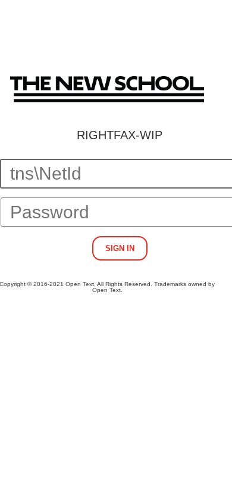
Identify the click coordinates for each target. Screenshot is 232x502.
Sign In (119, 248)
